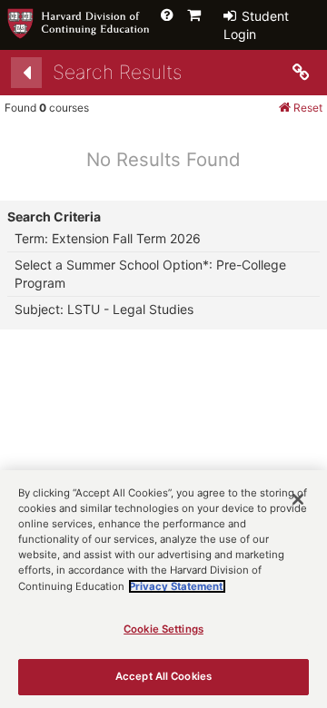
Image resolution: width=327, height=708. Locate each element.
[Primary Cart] (194, 14)
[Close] (298, 499)
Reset (306, 107)
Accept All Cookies (163, 676)
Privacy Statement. (177, 586)
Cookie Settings (163, 629)
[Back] (26, 72)
